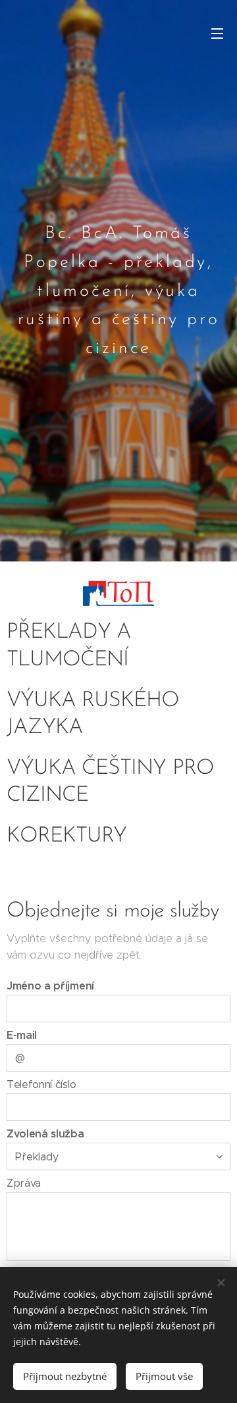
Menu (217, 33)
